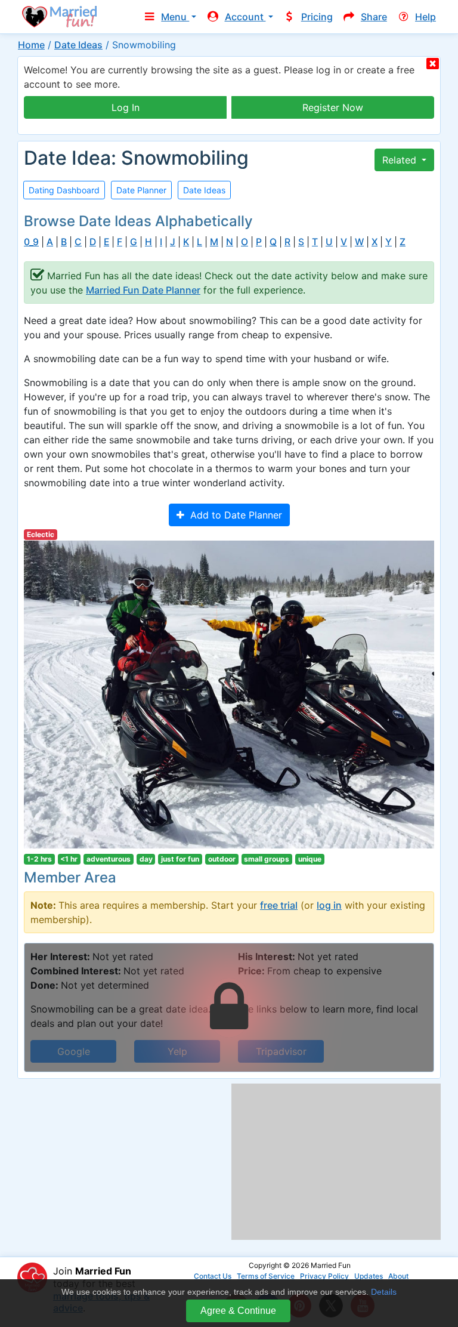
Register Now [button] (332, 107)
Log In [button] (126, 107)
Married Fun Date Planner (143, 290)
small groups (266, 858)
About (398, 1276)
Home (31, 45)
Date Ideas (78, 45)
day (146, 858)
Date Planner (141, 190)
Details (384, 1292)
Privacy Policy (324, 1276)
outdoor (222, 858)
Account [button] (245, 17)
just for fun (180, 858)
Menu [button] (175, 17)
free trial (279, 905)
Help (425, 17)
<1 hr (69, 858)
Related (400, 160)
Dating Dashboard (64, 190)
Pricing (317, 17)
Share (374, 17)
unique (309, 858)
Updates (368, 1276)
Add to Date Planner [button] (233, 515)
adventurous (108, 858)
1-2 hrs (39, 858)
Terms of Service (266, 1276)
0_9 (31, 242)
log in (329, 905)
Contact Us (212, 1276)
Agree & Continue (238, 1311)
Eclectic (40, 534)
